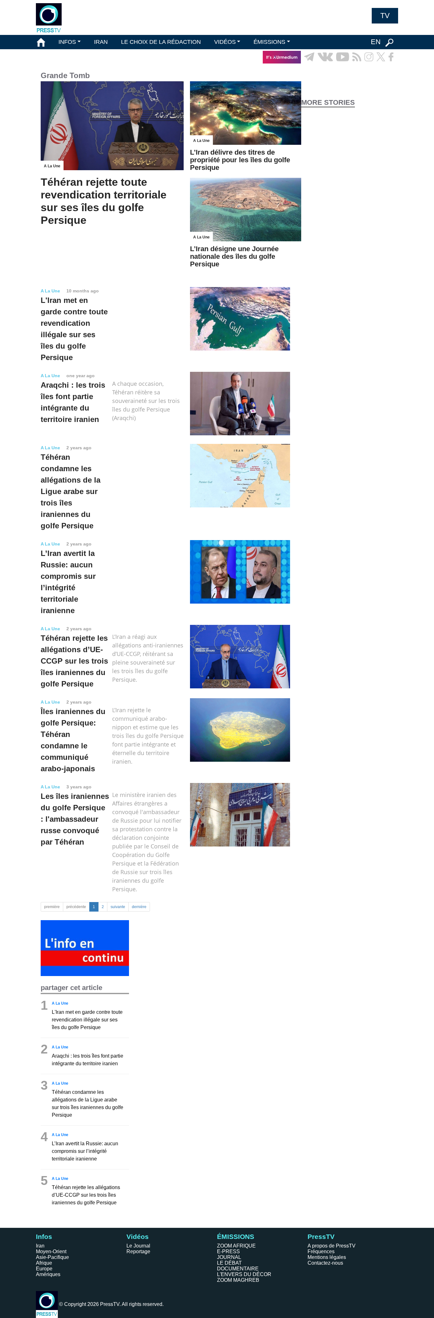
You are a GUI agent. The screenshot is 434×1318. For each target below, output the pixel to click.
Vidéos (137, 1236)
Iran (40, 1245)
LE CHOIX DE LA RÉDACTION (161, 42)
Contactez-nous (325, 1263)
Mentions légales (327, 1257)
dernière (139, 907)
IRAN (101, 42)
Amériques (48, 1274)
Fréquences (321, 1251)
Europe (44, 1268)
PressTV (321, 1236)
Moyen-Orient (51, 1251)
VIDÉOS (225, 42)
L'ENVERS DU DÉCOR (244, 1274)
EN (376, 42)
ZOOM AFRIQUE (236, 1245)
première (52, 907)
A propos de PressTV (332, 1245)
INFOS (67, 42)
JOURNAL (229, 1257)
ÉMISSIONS (269, 42)
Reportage (138, 1251)
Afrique (44, 1263)
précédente (76, 907)
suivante (118, 907)
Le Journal (138, 1245)
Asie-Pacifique (52, 1257)
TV (385, 15)
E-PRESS (228, 1251)
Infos (44, 1236)
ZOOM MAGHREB (238, 1280)
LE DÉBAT (229, 1263)
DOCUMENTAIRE (238, 1268)
